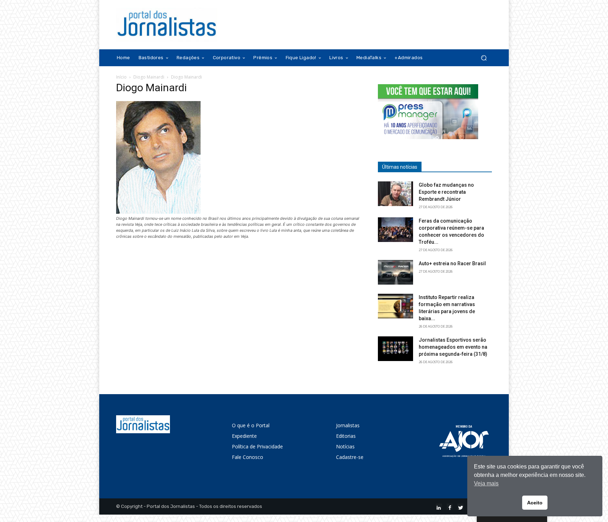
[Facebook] (450, 507)
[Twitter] (460, 507)
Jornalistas (348, 425)
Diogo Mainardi (148, 77)
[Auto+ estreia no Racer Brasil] (395, 272)
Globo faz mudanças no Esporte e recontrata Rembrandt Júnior (446, 192)
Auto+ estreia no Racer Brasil (452, 263)
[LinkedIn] (439, 507)
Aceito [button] (535, 502)
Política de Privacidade (257, 446)
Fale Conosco (247, 457)
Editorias (346, 436)
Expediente (244, 436)
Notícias (345, 446)
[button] (483, 58)
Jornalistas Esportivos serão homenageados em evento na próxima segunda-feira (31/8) (453, 347)
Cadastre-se (349, 457)
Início (121, 77)
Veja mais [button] (486, 483)
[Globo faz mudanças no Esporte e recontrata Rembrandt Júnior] (395, 193)
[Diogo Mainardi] (158, 212)
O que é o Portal (251, 425)
